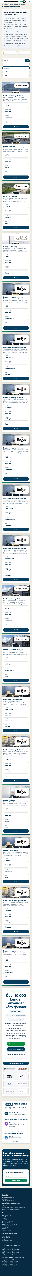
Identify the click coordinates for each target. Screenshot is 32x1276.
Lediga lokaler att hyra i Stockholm (11, 1248)
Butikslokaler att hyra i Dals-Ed (13, 1131)
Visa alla (16, 1141)
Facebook (2, 1212)
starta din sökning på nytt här (12, 46)
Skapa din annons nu (16, 1044)
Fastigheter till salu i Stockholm (10, 1260)
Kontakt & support (7, 1219)
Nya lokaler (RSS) (6, 1230)
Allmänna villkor (6, 1222)
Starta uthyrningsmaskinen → (16, 1055)
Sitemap (4, 1228)
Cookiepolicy (5, 1227)
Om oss (4, 1218)
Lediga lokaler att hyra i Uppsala (11, 1252)
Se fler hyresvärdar (16, 1063)
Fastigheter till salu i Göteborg (10, 1261)
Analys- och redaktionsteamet (10, 1242)
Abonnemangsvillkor (7, 1221)
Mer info (16, 126)
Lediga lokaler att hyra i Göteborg (11, 1249)
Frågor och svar (6, 1237)
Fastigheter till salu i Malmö (9, 1262)
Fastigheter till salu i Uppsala (9, 1264)
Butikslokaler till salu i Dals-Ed (13, 1133)
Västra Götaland (14, 4)
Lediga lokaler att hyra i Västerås (11, 1254)
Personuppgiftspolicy (7, 1225)
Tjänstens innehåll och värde (9, 1224)
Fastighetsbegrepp (7, 1240)
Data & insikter (6, 1236)
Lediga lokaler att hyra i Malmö (10, 1251)
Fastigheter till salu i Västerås (10, 1265)
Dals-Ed (23, 4)
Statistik (4, 1239)
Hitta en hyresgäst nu (16, 1049)
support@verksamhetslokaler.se (11, 1203)
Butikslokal (5, 4)
